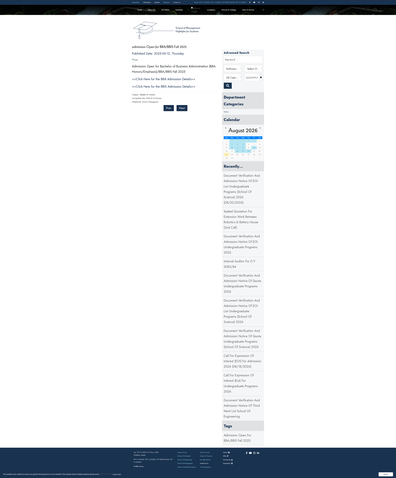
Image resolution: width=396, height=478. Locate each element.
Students (157, 2)
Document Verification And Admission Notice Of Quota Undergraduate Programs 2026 (242, 283)
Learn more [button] (117, 474)
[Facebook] (250, 2)
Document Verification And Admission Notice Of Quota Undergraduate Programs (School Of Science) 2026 (242, 338)
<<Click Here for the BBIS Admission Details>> (164, 86)
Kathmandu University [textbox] (233, 69)
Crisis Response (205, 467)
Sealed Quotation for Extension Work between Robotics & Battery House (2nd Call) (241, 219)
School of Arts (182, 452)
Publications (147, 2)
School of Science (206, 456)
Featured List (204, 463)
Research (166, 2)
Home (139, 10)
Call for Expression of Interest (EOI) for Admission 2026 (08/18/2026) (242, 361)
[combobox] (232, 68)
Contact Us (176, 2)
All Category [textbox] (233, 78)
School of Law (204, 452)
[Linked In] (263, 2)
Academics (211, 10)
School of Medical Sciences (186, 467)
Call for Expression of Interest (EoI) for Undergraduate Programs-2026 (241, 383)
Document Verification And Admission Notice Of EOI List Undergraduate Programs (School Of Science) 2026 (242, 311)
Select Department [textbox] (254, 69)
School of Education (184, 456)
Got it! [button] (386, 474)
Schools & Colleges (229, 10)
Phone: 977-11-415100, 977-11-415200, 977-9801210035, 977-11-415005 (220, 2)
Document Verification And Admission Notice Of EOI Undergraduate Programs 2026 (242, 244)
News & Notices (248, 10)
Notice (226, 112)
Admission (179, 10)
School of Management (188, 27)
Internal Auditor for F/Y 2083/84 (239, 264)
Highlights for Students (187, 31)
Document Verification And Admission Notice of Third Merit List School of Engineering (242, 408)
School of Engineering (184, 460)
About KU (151, 10)
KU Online (165, 10)
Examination (136, 2)
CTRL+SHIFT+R (106, 474)
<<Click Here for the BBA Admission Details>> (163, 79)
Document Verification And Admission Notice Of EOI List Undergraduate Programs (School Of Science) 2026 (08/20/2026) (242, 189)
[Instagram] (259, 2)
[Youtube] (254, 2)
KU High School (205, 460)
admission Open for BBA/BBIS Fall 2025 (237, 438)
